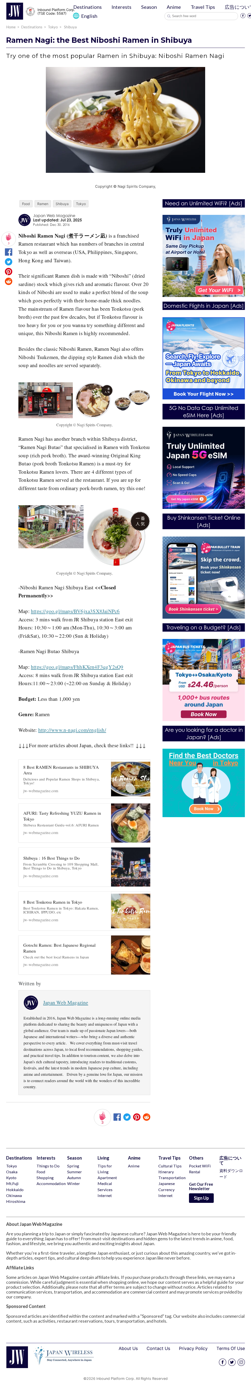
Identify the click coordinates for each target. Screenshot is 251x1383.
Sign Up (201, 1198)
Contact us (158, 1348)
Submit (169, 16)
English (88, 16)
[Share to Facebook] (8, 253)
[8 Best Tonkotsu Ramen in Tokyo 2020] (130, 911)
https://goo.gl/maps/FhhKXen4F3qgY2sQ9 (77, 666)
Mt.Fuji (12, 1183)
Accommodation (51, 1183)
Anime (174, 7)
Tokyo (81, 204)
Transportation (172, 1177)
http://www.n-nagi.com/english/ (72, 729)
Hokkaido (15, 1189)
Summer (74, 1171)
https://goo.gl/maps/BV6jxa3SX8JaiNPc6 (75, 611)
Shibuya (62, 204)
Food (26, 204)
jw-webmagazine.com (61, 778)
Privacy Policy (193, 1348)
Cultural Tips (170, 1165)
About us (128, 1348)
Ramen (42, 204)
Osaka (11, 1171)
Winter (73, 1183)
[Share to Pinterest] (8, 273)
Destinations (87, 7)
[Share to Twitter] (8, 263)
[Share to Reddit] (8, 283)
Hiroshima (15, 1201)
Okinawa (14, 1195)
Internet (105, 1195)
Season (149, 7)
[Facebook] (242, 16)
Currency (166, 1189)
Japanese (166, 1183)
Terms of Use (230, 1348)
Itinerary (166, 1171)
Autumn (74, 1177)
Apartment (107, 1177)
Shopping (45, 1177)
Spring (73, 1165)
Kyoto (11, 1177)
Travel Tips (203, 7)
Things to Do (48, 1165)
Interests (121, 7)
